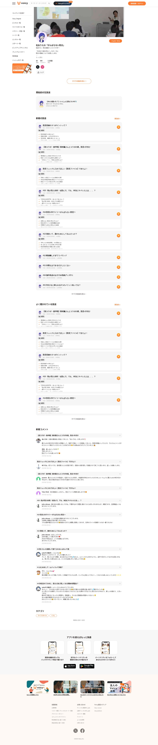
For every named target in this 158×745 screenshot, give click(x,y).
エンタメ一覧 (16, 39)
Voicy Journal (97, 708)
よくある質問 (80, 720)
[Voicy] (22, 3)
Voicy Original (16, 18)
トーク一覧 (15, 35)
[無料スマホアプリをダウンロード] (21, 68)
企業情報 (54, 708)
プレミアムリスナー (18, 52)
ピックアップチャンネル (20, 48)
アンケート (80, 717)
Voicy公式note (98, 711)
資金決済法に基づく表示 (58, 723)
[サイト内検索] (49, 3)
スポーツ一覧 (16, 43)
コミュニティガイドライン (59, 717)
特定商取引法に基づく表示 (59, 720)
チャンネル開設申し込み (83, 708)
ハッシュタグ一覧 (18, 60)
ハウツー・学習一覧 (18, 31)
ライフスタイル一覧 (18, 27)
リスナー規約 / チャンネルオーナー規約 (62, 711)
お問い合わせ (80, 723)
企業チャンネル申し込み (83, 711)
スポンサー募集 (81, 714)
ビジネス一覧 (16, 23)
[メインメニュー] (14, 3)
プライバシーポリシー (58, 714)
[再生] (118, 127)
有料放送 (15, 56)
